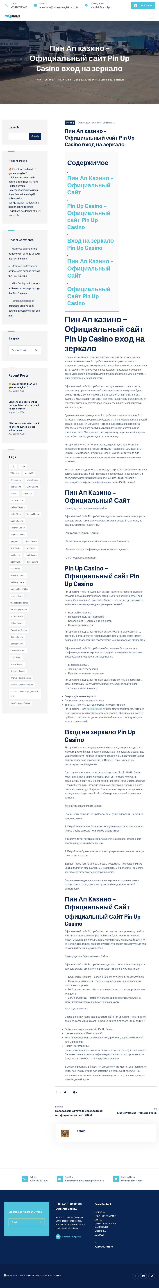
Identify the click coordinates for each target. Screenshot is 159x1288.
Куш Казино (16, 657)
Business (27, 493)
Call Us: (33, 1177)
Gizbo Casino (30, 541)
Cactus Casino (17, 500)
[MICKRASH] (12, 16)
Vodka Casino (17, 616)
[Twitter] (65, 1092)
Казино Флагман (18, 650)
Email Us (69, 1177)
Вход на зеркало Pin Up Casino (90, 244)
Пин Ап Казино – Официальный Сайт (90, 185)
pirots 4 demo (17, 596)
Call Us (14, 3)
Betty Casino (32, 486)
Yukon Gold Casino (19, 630)
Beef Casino (16, 486)
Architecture (16, 480)
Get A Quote (145, 5)
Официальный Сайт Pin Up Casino (88, 295)
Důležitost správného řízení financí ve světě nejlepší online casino (23, 194)
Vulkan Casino (17, 623)
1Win (13, 466)
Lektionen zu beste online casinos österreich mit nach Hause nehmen (23, 182)
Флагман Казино (18, 671)
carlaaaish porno (18, 507)
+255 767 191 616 (39, 1180)
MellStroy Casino (18, 575)
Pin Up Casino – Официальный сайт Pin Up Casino (88, 216)
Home (38, 79)
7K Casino (15, 473)
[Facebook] (56, 1092)
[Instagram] (143, 1276)
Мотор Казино (17, 664)
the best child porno (19, 603)
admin (98, 122)
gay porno (15, 541)
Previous (59, 1106)
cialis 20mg (16, 514)
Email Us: (43, 3)
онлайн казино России (20, 703)
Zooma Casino (17, 643)
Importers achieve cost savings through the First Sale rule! (24, 254)
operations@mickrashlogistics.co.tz (58, 7)
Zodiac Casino (17, 637)
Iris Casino (31, 548)
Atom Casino (32, 480)
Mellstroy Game (17, 582)
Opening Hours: (97, 3)
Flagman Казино (18, 534)
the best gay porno (19, 609)
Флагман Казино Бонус (21, 678)
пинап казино (94, 709)
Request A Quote (71, 1236)
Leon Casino (32, 562)
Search (14, 127)
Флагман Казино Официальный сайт (24, 694)
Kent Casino (31, 555)
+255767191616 (19, 7)
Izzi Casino (15, 555)
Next (155, 1108)
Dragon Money (33, 514)
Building (49, 79)
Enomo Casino (17, 521)
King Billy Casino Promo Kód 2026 (137, 1112)
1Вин (23, 466)
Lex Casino (15, 568)
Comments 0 (109, 122)
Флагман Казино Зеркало (22, 684)
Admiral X (29, 473)
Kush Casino (16, 562)
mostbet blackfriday (19, 589)
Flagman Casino (18, 527)
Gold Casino (16, 548)
